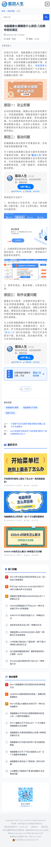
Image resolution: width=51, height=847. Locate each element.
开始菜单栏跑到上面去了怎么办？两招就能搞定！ (24, 480)
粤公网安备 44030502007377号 (27, 840)
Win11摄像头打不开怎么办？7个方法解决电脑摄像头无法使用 (27, 724)
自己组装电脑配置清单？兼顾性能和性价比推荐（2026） (27, 652)
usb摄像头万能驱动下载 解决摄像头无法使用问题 (27, 772)
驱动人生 (10, 332)
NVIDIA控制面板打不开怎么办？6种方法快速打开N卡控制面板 (27, 607)
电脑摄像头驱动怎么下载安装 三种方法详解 (27, 762)
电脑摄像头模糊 (12, 407)
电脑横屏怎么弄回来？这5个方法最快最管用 (24, 516)
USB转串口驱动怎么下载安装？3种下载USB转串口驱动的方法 (28, 643)
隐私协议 (34, 827)
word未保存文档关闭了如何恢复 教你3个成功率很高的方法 (28, 432)
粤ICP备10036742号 (35, 833)
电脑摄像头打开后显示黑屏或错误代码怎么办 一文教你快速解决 (27, 714)
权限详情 (44, 827)
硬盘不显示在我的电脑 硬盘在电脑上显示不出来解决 (28, 425)
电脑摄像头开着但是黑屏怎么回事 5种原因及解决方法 (28, 734)
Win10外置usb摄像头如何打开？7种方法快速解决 (27, 705)
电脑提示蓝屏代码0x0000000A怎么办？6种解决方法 (27, 597)
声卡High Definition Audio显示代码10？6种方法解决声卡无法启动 (27, 588)
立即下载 (24, 186)
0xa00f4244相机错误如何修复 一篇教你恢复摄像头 (28, 695)
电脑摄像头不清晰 (30, 407)
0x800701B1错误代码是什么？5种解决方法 (27, 616)
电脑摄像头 (41, 65)
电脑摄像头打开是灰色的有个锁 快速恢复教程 (27, 743)
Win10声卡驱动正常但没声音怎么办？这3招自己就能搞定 (27, 578)
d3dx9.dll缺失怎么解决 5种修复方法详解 (23, 551)
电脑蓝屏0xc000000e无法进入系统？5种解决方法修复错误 (27, 633)
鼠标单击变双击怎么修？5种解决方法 (25, 625)
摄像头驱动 (10, 413)
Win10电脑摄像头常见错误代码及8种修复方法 (27, 686)
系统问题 (10, 11)
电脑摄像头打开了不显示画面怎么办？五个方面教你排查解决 (27, 753)
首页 (3, 11)
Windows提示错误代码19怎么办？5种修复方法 (27, 662)
